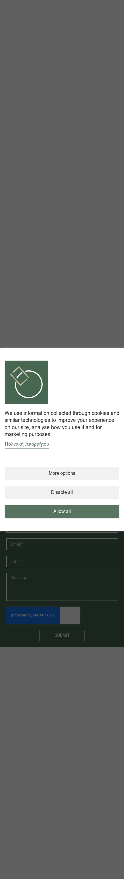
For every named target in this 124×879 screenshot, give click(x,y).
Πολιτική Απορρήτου (27, 444)
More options (62, 473)
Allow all (62, 512)
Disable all (62, 493)
